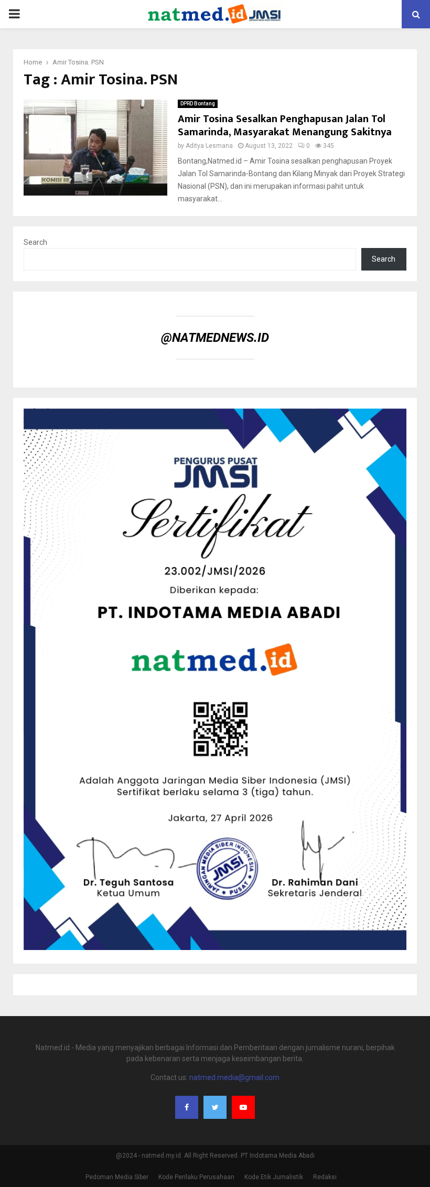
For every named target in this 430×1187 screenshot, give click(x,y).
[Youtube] (243, 1107)
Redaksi (325, 1177)
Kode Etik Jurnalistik (273, 1177)
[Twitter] (215, 1107)
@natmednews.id (215, 337)
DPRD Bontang (197, 103)
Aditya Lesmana (209, 145)
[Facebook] (186, 1107)
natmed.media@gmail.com (234, 1077)
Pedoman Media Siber (116, 1177)
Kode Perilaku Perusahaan (196, 1177)
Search (35, 242)
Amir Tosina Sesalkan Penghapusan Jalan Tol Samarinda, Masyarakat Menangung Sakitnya (285, 125)
